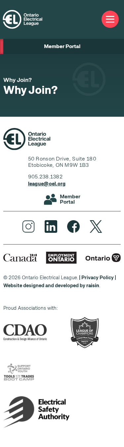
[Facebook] (73, 226)
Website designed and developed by (51, 285)
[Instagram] (28, 226)
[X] (96, 226)
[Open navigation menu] (110, 19)
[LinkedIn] (51, 226)
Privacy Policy (97, 277)
